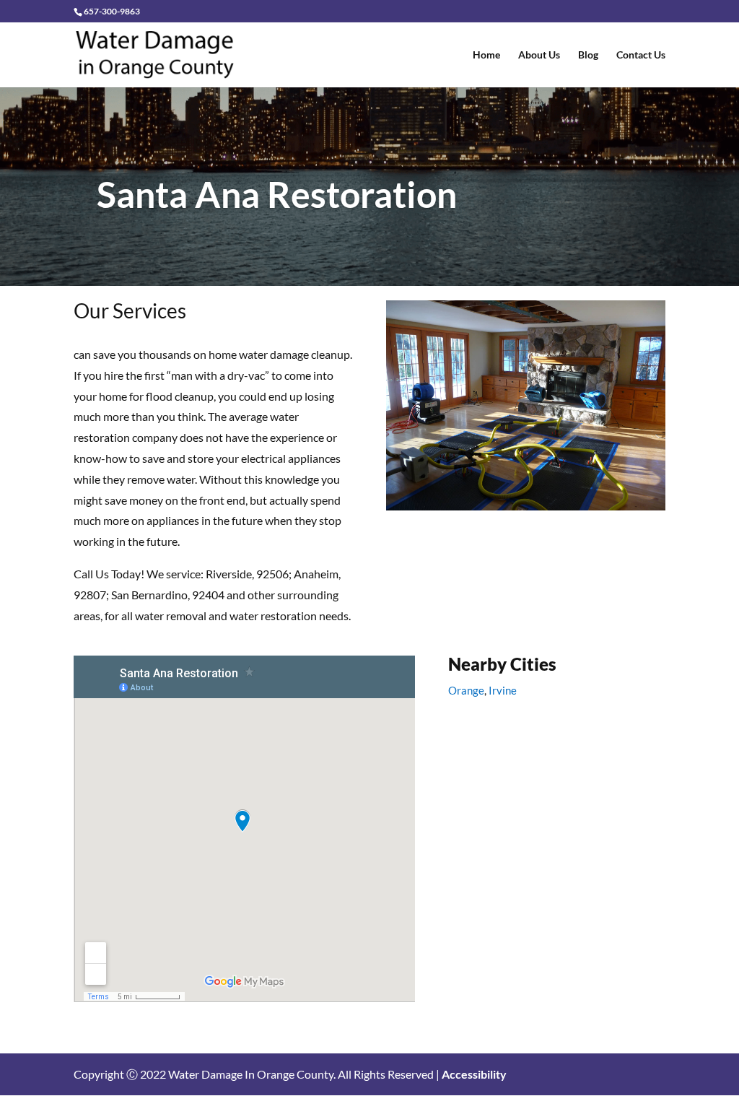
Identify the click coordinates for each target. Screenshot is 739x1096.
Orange (466, 690)
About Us (539, 55)
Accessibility (474, 1074)
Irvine (503, 690)
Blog (588, 55)
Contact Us (640, 55)
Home (486, 55)
